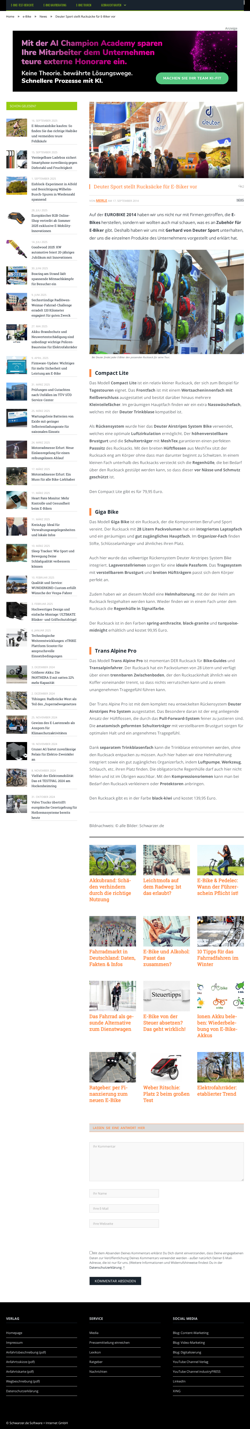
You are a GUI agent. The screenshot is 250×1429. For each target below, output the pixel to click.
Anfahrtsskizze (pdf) (20, 1362)
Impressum (14, 1342)
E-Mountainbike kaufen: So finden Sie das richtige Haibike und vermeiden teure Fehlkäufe (54, 133)
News (240, 200)
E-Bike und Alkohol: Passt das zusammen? (166, 957)
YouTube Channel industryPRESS (196, 1371)
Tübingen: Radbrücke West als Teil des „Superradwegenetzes (54, 701)
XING (176, 1391)
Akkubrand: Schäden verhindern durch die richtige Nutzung (110, 889)
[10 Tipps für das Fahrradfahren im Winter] (220, 931)
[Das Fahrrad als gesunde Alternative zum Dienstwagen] (112, 996)
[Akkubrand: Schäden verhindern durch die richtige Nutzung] (112, 860)
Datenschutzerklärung (105, 1267)
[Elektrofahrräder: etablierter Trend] (220, 1067)
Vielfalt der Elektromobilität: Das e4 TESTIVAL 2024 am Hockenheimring (52, 780)
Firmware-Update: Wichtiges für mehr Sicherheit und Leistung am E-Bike (52, 368)
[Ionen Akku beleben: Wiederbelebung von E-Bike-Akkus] (220, 996)
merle (101, 200)
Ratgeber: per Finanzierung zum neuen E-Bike (108, 1093)
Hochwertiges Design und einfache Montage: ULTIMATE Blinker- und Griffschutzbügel (53, 614)
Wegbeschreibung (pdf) (23, 1381)
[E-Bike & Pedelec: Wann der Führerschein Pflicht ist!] (220, 860)
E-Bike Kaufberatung (54, 5)
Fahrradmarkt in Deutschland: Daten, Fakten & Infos (112, 957)
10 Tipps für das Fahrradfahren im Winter (218, 957)
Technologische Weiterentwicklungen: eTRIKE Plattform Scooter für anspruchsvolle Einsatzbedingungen (53, 645)
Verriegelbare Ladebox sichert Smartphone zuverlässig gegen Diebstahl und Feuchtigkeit (54, 162)
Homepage (14, 1333)
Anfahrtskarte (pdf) (20, 1371)
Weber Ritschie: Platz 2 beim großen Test (166, 1093)
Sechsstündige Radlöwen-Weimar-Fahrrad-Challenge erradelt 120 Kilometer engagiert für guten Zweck (51, 308)
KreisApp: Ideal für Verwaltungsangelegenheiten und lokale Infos (53, 529)
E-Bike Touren (83, 5)
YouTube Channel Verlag (190, 1362)
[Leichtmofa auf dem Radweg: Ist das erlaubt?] (166, 860)
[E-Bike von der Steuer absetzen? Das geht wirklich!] (166, 996)
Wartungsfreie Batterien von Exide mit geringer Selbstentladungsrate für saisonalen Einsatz (52, 424)
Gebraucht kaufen (111, 5)
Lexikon (95, 1352)
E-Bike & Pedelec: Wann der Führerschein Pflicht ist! (218, 886)
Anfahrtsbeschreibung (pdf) (26, 1352)
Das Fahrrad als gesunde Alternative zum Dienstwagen (111, 1022)
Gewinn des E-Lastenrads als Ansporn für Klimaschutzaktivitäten (53, 728)
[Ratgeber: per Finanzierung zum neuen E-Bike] (112, 1067)
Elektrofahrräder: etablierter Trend (217, 1090)
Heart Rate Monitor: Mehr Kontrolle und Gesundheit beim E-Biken (50, 503)
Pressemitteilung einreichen (109, 1342)
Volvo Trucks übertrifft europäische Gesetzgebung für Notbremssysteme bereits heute (54, 810)
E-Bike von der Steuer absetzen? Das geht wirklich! (164, 1022)
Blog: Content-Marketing (190, 1333)
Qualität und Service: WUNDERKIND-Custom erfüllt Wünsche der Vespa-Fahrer (53, 587)
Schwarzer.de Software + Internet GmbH (39, 1423)
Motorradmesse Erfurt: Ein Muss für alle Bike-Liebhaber (53, 477)
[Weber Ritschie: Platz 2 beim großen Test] (166, 1067)
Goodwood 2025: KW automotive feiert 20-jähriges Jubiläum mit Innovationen (52, 252)
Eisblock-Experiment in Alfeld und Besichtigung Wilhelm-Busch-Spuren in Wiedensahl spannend (54, 192)
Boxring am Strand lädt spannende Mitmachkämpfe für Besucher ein (52, 278)
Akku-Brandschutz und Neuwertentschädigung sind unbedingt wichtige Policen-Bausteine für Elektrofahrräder (54, 339)
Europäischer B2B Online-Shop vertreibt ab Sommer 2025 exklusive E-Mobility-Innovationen (51, 223)
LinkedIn (179, 1381)
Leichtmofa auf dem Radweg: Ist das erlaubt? (162, 886)
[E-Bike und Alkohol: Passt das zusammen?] (166, 931)
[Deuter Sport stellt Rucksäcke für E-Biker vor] (166, 140)
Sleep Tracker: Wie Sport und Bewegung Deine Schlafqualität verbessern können (52, 559)
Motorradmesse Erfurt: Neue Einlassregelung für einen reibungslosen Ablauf (52, 452)
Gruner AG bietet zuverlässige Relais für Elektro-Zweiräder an (53, 754)
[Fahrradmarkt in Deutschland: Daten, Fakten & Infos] (112, 931)
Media (93, 1333)
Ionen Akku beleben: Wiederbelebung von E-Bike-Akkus (217, 1025)
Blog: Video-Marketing (189, 1342)
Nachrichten (98, 1371)
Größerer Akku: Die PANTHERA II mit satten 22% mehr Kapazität (52, 677)
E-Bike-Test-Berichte (22, 5)
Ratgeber (96, 1362)
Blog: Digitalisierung (187, 1352)
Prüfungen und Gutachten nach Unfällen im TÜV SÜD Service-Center (51, 394)
